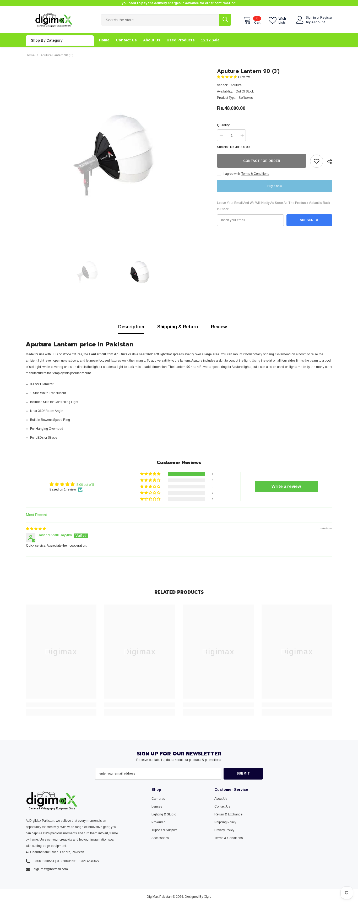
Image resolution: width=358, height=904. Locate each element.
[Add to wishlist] (316, 161)
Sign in (311, 17)
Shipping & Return (177, 326)
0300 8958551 (44, 861)
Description (131, 326)
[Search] (166, 20)
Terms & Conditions (255, 174)
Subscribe (309, 220)
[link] (61, 704)
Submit (243, 773)
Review (219, 326)
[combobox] (160, 20)
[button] (227, 77)
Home (30, 55)
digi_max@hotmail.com (51, 869)
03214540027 (89, 861)
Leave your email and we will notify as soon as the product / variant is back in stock (273, 206)
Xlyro (207, 896)
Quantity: (223, 125)
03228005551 (67, 861)
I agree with (232, 174)
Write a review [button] (286, 486)
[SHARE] (327, 161)
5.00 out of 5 (85, 485)
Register (326, 17)
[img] (36, 529)
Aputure (236, 85)
